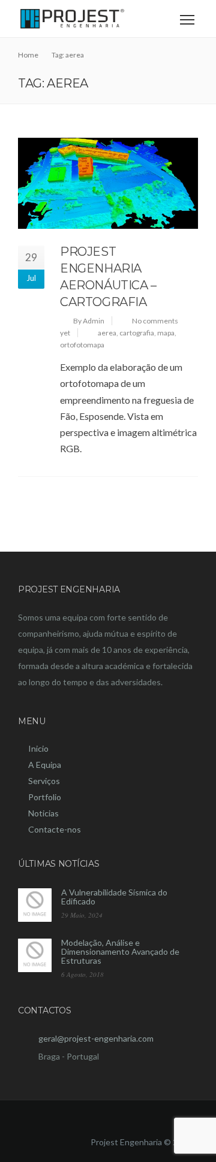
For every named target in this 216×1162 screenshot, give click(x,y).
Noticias (43, 813)
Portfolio (44, 797)
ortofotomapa (82, 344)
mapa (166, 332)
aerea (107, 332)
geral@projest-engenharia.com (96, 1038)
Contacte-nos (54, 829)
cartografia (136, 332)
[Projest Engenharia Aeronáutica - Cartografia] (108, 183)
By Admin (88, 320)
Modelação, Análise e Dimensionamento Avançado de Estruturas (120, 951)
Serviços (44, 781)
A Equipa (44, 764)
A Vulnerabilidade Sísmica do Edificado (114, 896)
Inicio (38, 748)
